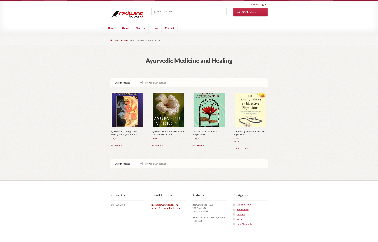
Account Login (258, 4)
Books (124, 40)
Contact (169, 28)
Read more (116, 145)
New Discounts (244, 224)
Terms (240, 219)
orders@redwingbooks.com (165, 208)
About (125, 28)
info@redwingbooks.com (164, 205)
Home (111, 28)
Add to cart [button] (242, 148)
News (155, 28)
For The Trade (244, 205)
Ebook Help (243, 209)
